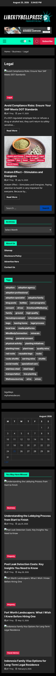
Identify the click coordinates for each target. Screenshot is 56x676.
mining (9, 338)
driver (20, 308)
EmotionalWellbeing (37, 308)
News (25, 160)
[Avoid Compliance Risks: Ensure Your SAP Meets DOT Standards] (28, 85)
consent (10, 308)
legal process (37, 323)
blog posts (11, 302)
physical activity (14, 343)
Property (11, 556)
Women (40, 160)
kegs (8, 323)
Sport (32, 160)
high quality (32, 313)
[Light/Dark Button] (23, 41)
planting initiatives (34, 343)
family (9, 313)
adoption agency (26, 287)
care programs (37, 302)
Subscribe (47, 41)
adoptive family (35, 297)
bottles (23, 302)
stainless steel (13, 369)
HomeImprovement (15, 318)
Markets (10, 160)
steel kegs (28, 369)
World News (12, 164)
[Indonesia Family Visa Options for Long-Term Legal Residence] (28, 641)
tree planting (30, 374)
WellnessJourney (14, 379)
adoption (10, 287)
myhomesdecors (12, 395)
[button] (4, 41)
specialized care (30, 363)
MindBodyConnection (16, 333)
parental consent (24, 338)
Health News (31, 156)
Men (18, 160)
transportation (13, 374)
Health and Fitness (15, 156)
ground (19, 313)
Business (11, 508)
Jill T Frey (9, 113)
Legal (9, 97)
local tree (10, 328)
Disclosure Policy (12, 256)
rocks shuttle (12, 358)
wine (29, 379)
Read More (13, 131)
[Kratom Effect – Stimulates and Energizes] (28, 152)
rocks (39, 353)
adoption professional (17, 292)
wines (38, 379)
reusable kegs (25, 353)
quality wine (43, 348)
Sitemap (8, 250)
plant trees (28, 348)
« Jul (6, 461)
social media (12, 363)
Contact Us (9, 267)
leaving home (20, 323)
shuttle (41, 358)
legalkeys (8, 392)
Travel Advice (13, 653)
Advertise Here (11, 261)
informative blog (36, 318)
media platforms (26, 328)
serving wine (28, 358)
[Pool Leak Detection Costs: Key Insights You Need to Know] (28, 544)
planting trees (12, 348)
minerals (35, 333)
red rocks (10, 353)
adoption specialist (15, 297)
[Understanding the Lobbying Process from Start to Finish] (28, 496)
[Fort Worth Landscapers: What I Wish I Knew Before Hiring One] (28, 592)
